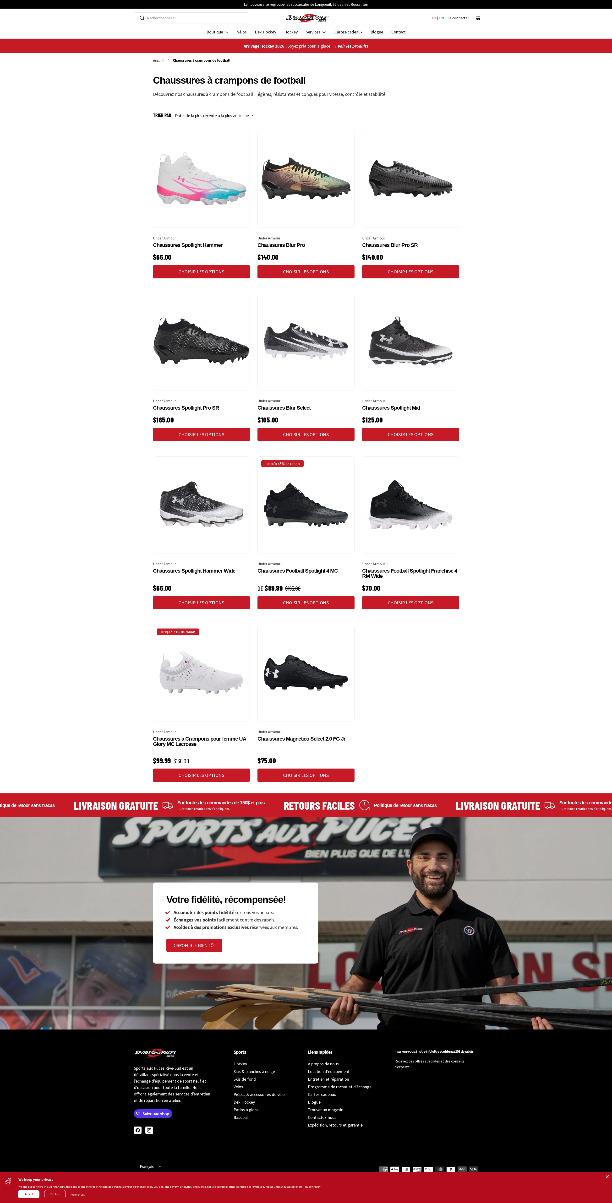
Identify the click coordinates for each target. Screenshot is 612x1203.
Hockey (291, 32)
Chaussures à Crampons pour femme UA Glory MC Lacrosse (199, 741)
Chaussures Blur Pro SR (390, 245)
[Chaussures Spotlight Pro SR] (201, 342)
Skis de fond (245, 1079)
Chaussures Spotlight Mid (391, 408)
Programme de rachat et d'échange (340, 1086)
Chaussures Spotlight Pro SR (186, 408)
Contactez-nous (322, 1117)
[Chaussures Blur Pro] (306, 179)
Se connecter (458, 18)
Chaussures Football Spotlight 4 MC (297, 571)
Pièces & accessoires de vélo (259, 1094)
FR (434, 18)
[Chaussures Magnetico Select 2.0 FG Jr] (306, 673)
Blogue (377, 32)
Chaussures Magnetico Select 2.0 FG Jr (301, 739)
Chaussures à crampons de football (201, 60)
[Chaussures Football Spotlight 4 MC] (306, 505)
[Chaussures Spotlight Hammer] (201, 179)
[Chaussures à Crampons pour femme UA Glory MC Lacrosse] (201, 673)
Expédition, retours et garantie (335, 1125)
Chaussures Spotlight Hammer (188, 245)
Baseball (241, 1117)
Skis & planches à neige (254, 1071)
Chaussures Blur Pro (281, 245)
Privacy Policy (312, 1186)
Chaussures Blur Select (284, 408)
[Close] (607, 1176)
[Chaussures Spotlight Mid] (410, 342)
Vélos (242, 32)
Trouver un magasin (325, 1109)
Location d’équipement (329, 1071)
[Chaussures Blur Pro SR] (410, 179)
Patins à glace (246, 1109)
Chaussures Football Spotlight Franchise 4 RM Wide (409, 573)
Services (313, 32)
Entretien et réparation (328, 1079)
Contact (398, 32)
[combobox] (191, 18)
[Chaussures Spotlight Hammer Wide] (201, 505)
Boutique (215, 32)
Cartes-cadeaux (348, 32)
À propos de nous (323, 1064)
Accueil (158, 60)
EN (441, 18)
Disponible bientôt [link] (194, 945)
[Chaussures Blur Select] (306, 342)
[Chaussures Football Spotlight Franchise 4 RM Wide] (410, 505)
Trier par (162, 115)
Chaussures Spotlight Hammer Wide (194, 571)
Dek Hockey (265, 32)
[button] (478, 18)
